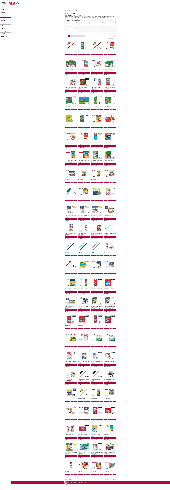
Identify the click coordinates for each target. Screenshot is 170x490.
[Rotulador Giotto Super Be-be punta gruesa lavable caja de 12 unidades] (84, 191)
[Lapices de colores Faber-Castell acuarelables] (110, 319)
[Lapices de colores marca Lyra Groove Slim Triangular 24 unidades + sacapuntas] (71, 283)
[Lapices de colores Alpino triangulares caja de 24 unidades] (110, 100)
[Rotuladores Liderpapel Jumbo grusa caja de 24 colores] (110, 337)
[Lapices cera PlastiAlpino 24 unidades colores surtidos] (84, 447)
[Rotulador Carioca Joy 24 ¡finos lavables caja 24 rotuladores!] (84, 64)
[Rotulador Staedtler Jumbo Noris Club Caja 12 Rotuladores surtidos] (71, 301)
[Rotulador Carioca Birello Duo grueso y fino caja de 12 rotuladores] (97, 228)
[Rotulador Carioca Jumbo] (110, 173)
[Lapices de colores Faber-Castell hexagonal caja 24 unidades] (110, 283)
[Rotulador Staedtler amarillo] (71, 392)
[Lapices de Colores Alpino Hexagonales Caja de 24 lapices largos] (71, 100)
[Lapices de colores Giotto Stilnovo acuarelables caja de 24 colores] (110, 392)
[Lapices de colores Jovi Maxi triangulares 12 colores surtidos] (71, 447)
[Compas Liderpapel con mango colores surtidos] (84, 301)
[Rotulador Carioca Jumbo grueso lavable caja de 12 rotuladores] (84, 264)
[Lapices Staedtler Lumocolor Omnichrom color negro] (84, 246)
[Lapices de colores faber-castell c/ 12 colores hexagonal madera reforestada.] (97, 283)
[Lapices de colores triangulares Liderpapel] (84, 137)
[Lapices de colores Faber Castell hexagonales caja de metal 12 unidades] (97, 410)
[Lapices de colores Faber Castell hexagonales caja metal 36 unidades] (84, 429)
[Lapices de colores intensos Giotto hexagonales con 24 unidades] (71, 137)
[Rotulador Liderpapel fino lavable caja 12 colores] (71, 337)
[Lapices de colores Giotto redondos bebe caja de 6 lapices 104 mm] (110, 118)
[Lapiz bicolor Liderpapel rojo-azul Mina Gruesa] (97, 45)
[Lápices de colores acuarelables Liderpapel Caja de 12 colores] (110, 429)
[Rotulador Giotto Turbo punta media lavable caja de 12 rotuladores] (71, 82)
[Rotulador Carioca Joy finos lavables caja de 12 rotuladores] (84, 173)
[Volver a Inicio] (65, 10)
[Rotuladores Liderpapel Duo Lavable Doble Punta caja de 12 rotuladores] (71, 356)
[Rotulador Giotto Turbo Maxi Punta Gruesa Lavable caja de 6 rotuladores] (110, 191)
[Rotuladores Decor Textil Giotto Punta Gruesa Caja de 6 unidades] (97, 191)
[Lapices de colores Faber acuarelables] (97, 319)
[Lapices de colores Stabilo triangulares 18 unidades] (84, 155)
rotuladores (79, 16)
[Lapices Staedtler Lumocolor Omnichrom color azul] (110, 228)
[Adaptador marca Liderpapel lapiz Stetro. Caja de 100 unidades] (110, 246)
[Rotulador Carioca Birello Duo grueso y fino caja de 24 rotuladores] (71, 173)
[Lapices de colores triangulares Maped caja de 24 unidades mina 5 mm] (110, 137)
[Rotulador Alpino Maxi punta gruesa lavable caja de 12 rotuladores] (110, 155)
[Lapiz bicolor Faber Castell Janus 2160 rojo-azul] (97, 374)
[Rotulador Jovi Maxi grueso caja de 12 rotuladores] (97, 210)
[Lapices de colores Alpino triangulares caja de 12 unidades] (97, 100)
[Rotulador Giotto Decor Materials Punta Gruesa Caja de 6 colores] (110, 447)
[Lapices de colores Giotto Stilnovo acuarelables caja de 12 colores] (97, 392)
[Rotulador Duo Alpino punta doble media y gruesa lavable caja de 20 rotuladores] (97, 155)
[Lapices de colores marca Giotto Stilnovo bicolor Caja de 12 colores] (71, 465)
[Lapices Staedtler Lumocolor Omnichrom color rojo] (97, 246)
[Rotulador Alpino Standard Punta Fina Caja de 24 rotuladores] (110, 64)
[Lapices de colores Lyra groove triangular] (84, 283)
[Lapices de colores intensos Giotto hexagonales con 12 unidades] (84, 228)
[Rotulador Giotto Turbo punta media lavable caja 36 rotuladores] (71, 410)
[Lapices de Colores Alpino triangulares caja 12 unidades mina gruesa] (71, 118)
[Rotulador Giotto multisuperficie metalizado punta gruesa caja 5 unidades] (110, 264)
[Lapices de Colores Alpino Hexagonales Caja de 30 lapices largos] (84, 100)
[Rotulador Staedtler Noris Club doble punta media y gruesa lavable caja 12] (84, 356)
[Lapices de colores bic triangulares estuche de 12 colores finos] (97, 429)
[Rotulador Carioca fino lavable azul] (71, 264)
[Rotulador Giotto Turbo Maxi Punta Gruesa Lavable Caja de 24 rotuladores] (97, 64)
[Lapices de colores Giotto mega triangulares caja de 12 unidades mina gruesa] (71, 374)
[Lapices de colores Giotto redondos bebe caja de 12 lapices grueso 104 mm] (97, 118)
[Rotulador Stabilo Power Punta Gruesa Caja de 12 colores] (97, 465)
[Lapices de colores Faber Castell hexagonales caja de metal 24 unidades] (110, 410)
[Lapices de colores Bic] (84, 118)
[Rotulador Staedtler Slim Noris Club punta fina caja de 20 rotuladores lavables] (110, 210)
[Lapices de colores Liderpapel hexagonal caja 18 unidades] (110, 45)
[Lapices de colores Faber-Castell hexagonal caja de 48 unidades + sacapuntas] (84, 319)
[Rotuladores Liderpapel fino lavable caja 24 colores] (84, 337)
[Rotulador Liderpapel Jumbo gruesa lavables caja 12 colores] (97, 337)
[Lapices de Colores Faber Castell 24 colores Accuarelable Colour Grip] (84, 82)
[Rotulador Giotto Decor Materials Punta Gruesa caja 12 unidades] (97, 264)
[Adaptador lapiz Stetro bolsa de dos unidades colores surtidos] (71, 429)
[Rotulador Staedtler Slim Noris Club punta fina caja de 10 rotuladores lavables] (71, 228)
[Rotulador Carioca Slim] (71, 191)
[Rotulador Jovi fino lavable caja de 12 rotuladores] (71, 210)
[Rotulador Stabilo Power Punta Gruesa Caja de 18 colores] (110, 465)
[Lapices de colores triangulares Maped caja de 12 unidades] (97, 137)
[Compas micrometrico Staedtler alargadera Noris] (97, 82)
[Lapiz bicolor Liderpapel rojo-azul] (71, 45)
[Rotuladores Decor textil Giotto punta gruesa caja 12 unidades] (84, 410)
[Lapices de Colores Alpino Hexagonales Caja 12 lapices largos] (84, 45)
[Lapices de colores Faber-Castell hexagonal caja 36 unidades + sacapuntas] (71, 319)
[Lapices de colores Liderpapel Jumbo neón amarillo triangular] (84, 392)
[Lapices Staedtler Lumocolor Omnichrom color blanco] (71, 246)
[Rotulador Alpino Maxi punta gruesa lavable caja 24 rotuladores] (71, 64)
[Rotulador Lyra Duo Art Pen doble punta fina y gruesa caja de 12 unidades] (97, 301)
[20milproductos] (20, 3)
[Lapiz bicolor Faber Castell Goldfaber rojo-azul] (84, 374)
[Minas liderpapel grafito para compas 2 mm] (110, 374)
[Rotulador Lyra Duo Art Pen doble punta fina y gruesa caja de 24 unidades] (110, 301)
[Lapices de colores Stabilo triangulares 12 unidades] (71, 155)
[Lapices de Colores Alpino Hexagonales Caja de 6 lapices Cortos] (110, 82)
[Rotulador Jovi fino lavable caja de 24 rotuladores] (84, 210)
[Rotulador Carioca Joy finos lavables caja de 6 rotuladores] (97, 173)
